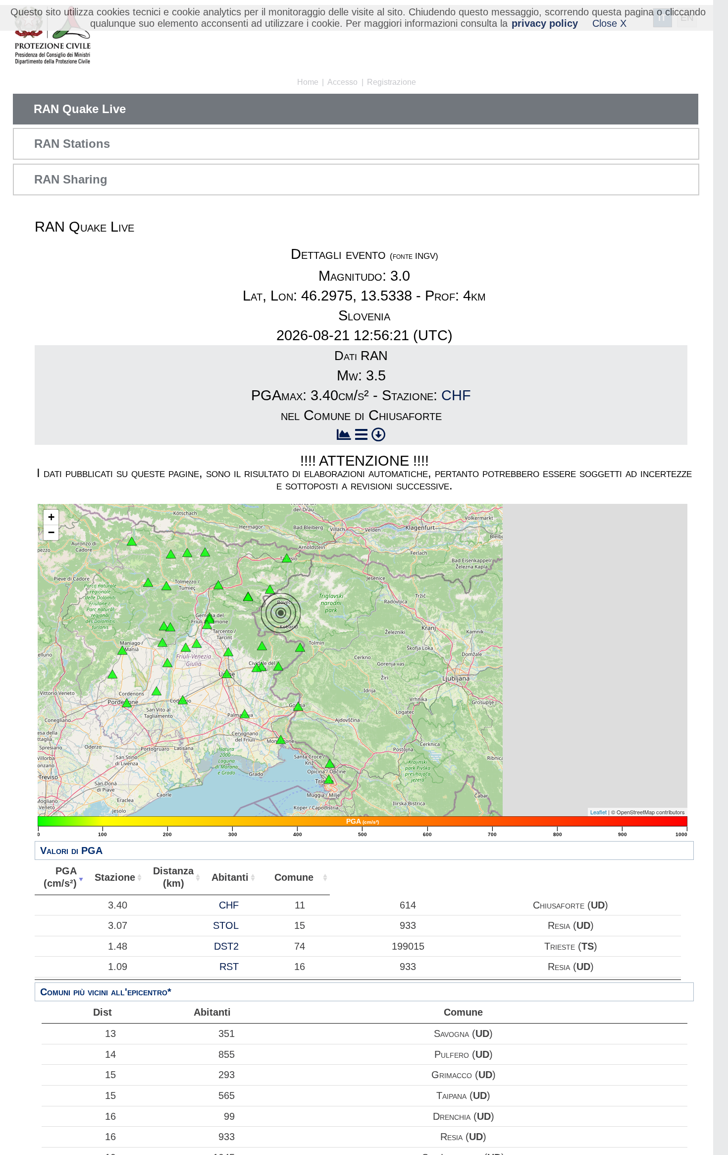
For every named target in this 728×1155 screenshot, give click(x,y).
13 (110, 1033)
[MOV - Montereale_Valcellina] (122, 650)
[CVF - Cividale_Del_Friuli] (261, 666)
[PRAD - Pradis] (164, 626)
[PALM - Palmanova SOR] (245, 714)
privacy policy (545, 23)
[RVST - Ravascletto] (171, 554)
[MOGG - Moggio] (218, 585)
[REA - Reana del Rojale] (228, 652)
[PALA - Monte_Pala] (170, 627)
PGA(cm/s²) (60, 877)
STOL (226, 925)
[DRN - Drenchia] (300, 647)
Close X (609, 23)
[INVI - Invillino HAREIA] (166, 586)
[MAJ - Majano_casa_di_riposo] (197, 643)
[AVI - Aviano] (112, 674)
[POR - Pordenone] (127, 703)
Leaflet (598, 812)
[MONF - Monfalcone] (281, 739)
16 (110, 1116)
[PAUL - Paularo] (205, 552)
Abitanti (230, 877)
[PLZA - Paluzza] (187, 552)
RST (229, 966)
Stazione (115, 877)
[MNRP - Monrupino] (330, 763)
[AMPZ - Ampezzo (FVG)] (148, 582)
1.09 (117, 966)
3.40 (117, 905)
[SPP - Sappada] (132, 541)
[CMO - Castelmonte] (278, 666)
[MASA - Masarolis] (262, 646)
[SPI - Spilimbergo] (167, 663)
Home (307, 82)
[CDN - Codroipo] (183, 700)
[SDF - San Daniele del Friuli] (186, 647)
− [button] (51, 532)
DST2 (226, 946)
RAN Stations (72, 143)
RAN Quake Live (80, 109)
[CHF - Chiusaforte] (270, 589)
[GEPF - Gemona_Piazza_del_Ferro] (209, 619)
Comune (293, 877)
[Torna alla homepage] (52, 36)
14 (110, 1054)
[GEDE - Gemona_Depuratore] (207, 624)
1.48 (117, 946)
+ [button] (51, 517)
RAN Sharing (70, 179)
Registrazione (391, 82)
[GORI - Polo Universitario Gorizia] (298, 706)
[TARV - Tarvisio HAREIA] (287, 558)
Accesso (342, 82)
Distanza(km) (173, 877)
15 (110, 1074)
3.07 (117, 925)
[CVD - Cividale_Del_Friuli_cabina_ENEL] (256, 667)
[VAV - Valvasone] (156, 691)
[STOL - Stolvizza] (248, 597)
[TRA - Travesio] (162, 642)
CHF (456, 395)
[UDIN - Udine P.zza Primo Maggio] (227, 673)
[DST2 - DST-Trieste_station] (329, 779)
